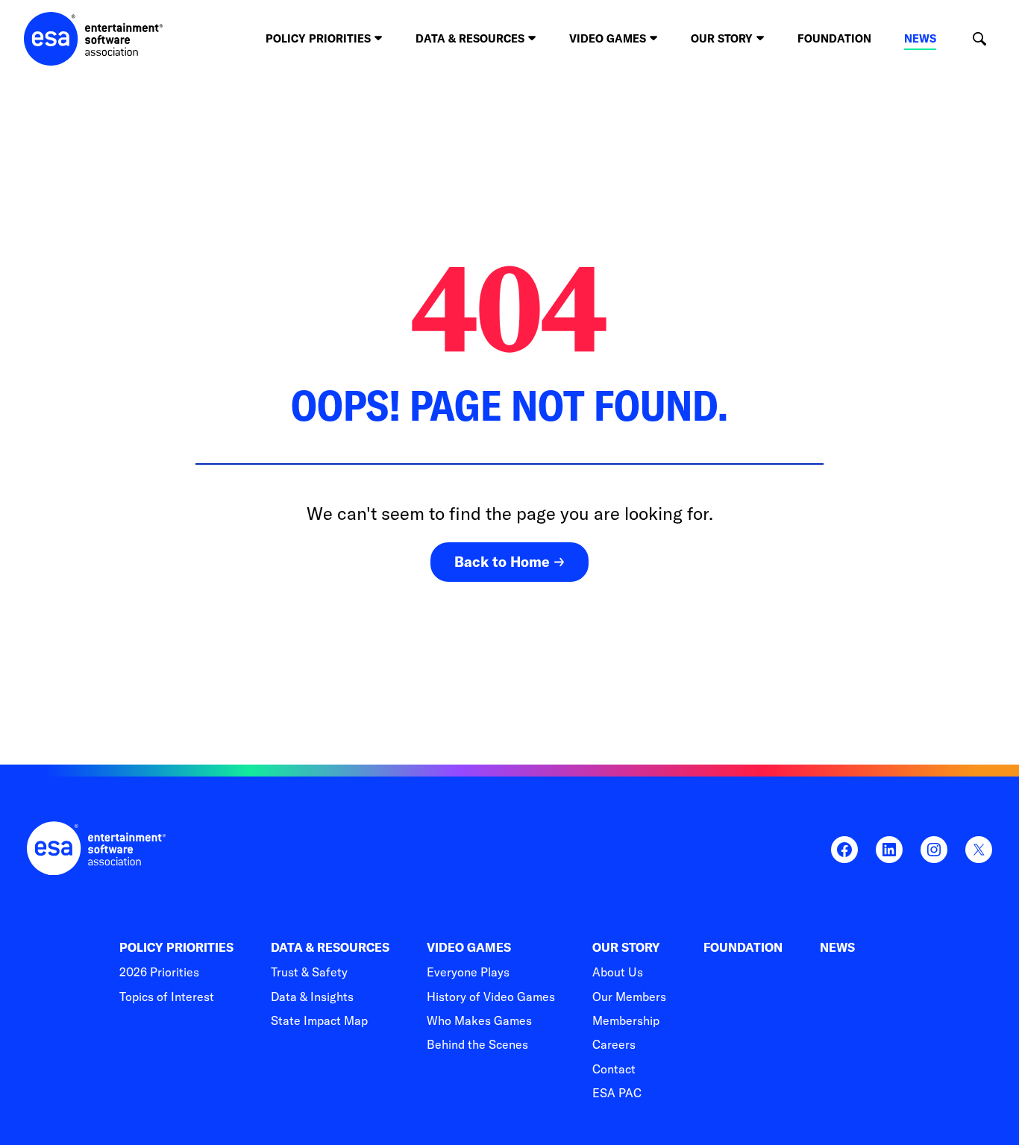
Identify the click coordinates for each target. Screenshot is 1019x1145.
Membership (625, 1020)
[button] (979, 39)
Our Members (629, 996)
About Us (617, 971)
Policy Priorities (176, 948)
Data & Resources (330, 948)
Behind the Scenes (477, 1044)
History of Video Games (491, 996)
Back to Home (502, 562)
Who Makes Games (479, 1020)
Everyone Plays (468, 971)
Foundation (834, 38)
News (920, 38)
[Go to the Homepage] (93, 39)
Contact (614, 1068)
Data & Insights (312, 996)
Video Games (469, 948)
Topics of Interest (166, 996)
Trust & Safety (309, 971)
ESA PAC (617, 1092)
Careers (614, 1044)
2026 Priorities (159, 971)
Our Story (626, 948)
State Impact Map (319, 1020)
